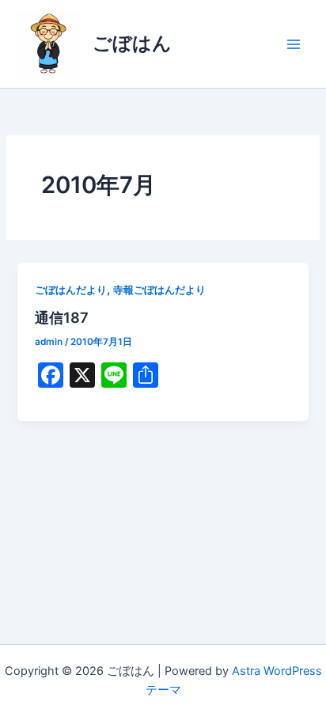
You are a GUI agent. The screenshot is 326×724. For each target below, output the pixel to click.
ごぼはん (132, 43)
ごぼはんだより (71, 290)
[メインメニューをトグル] (293, 44)
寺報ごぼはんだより (159, 290)
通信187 (62, 317)
